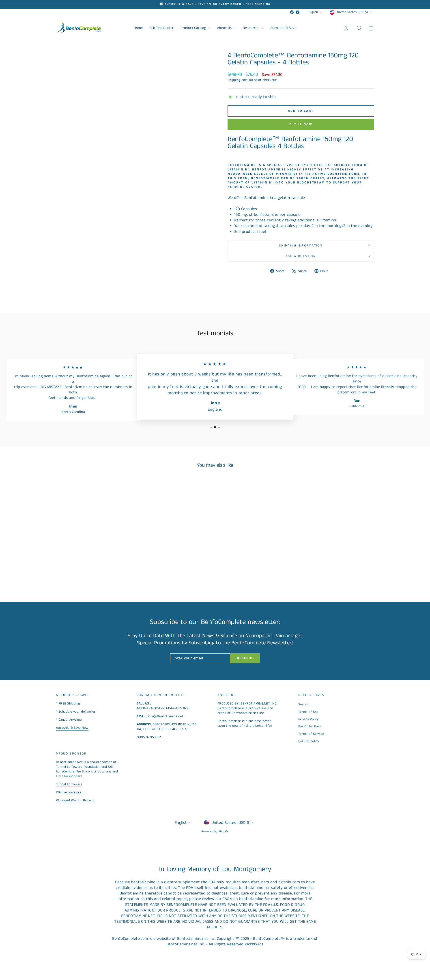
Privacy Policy (308, 719)
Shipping (234, 80)
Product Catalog (194, 28)
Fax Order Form (310, 726)
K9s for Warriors (68, 792)
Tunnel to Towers (69, 784)
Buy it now (300, 124)
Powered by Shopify (214, 831)
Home (138, 28)
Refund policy (308, 741)
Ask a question (301, 256)
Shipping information (300, 245)
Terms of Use (308, 711)
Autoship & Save (283, 28)
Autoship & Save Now (72, 727)
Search (303, 704)
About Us (225, 28)
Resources (251, 28)
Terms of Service (311, 733)
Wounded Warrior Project (75, 800)
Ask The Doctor (162, 28)
